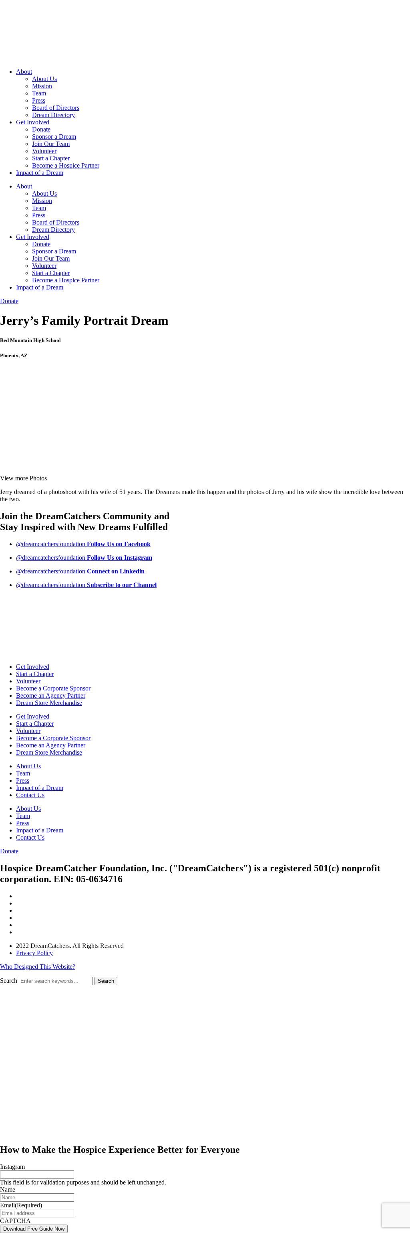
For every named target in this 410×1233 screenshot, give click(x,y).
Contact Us (30, 795)
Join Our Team (51, 143)
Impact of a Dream (39, 172)
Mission (42, 86)
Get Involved (32, 122)
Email (21, 1205)
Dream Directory (53, 114)
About (24, 71)
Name (7, 1189)
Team (39, 93)
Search (8, 980)
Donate (41, 129)
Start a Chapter (51, 158)
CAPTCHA (15, 1220)
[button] (23, 478)
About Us (44, 78)
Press (38, 100)
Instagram (12, 1166)
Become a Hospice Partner (65, 165)
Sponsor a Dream (54, 136)
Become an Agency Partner (50, 695)
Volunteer (44, 151)
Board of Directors (55, 107)
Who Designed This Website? (37, 966)
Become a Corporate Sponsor (53, 688)
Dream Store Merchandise (49, 702)
